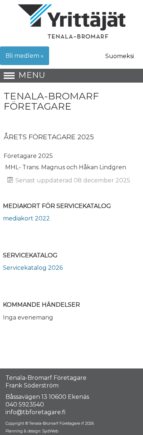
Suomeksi (119, 56)
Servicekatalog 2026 (33, 267)
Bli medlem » (25, 55)
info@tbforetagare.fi (36, 412)
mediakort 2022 (26, 218)
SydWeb (50, 431)
